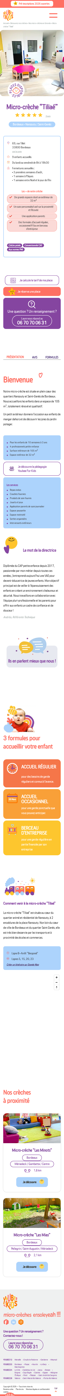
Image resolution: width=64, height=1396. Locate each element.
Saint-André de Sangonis (48, 1375)
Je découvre (29, 1182)
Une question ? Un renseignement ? (32, 317)
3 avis (48, 116)
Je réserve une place (29, 291)
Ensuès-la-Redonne (31, 1359)
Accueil (6, 23)
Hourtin (35, 1364)
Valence (17, 1378)
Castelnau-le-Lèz (29, 1370)
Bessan (47, 1370)
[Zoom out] (56, 982)
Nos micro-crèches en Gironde (40, 23)
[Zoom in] (56, 977)
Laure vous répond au (23, 1345)
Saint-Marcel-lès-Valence (32, 1378)
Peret (25, 1375)
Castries (37, 1372)
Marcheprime (19, 1367)
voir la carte (17, 151)
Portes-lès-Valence (50, 1378)
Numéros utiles (8, 1389)
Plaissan (33, 1375)
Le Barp (43, 1364)
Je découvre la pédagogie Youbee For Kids (32, 469)
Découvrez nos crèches (18, 23)
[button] (15, 357)
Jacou (40, 1370)
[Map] (32, 1018)
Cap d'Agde (27, 1372)
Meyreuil (54, 1359)
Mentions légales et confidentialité (38, 1389)
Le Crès (17, 1370)
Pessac (27, 1364)
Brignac (17, 1372)
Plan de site (20, 1389)
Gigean (45, 1372)
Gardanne (44, 1359)
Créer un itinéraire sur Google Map (23, 964)
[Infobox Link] (32, 773)
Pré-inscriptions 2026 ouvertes (34, 3)
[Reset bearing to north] (56, 987)
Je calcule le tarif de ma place (36, 280)
